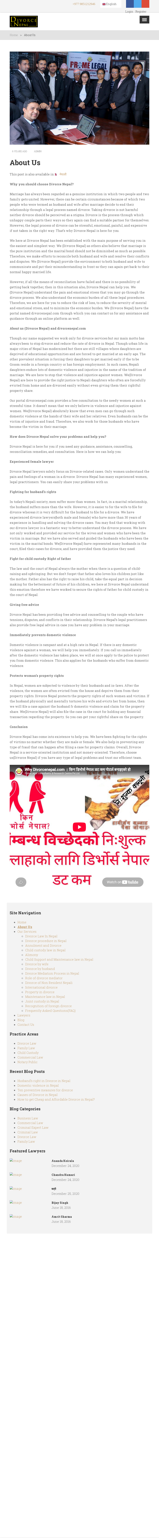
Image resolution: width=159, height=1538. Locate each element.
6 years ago (19, 151)
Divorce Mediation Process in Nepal (52, 973)
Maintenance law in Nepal (45, 997)
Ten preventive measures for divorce (45, 1090)
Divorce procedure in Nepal (46, 941)
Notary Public (27, 1062)
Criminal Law (27, 1132)
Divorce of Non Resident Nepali (49, 983)
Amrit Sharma (62, 1216)
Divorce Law (26, 1043)
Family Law (26, 1048)
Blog (20, 1020)
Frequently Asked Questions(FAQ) (50, 1011)
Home (14, 35)
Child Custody (28, 1053)
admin (37, 151)
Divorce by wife (36, 964)
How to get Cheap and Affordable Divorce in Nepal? (56, 1099)
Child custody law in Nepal (45, 950)
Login (129, 11)
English (111, 4)
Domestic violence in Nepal (38, 1085)
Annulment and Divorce (43, 945)
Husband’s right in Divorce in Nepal (43, 1081)
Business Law (27, 1118)
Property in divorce (39, 992)
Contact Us (25, 1024)
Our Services (26, 931)
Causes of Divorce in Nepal (37, 1095)
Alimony (31, 955)
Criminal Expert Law (32, 1127)
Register (140, 11)
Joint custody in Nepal (42, 1001)
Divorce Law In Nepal (41, 936)
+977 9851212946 (83, 4)
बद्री (54, 1189)
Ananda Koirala (63, 1161)
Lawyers (23, 1015)
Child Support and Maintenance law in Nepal (59, 959)
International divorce (41, 987)
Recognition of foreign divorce (48, 1006)
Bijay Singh (60, 1203)
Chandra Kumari (63, 1175)
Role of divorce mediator (44, 978)
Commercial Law (30, 1057)
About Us (24, 927)
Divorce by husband (40, 969)
